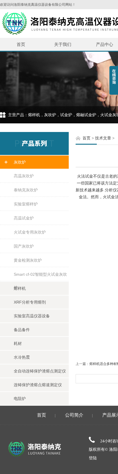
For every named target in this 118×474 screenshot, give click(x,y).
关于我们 (62, 44)
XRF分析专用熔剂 (30, 302)
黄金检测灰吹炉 (28, 260)
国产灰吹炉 (24, 246)
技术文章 (103, 138)
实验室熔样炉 (26, 204)
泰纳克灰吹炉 (26, 190)
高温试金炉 (24, 218)
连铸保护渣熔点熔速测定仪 (38, 384)
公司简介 (74, 415)
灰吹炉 (20, 162)
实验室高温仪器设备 (32, 316)
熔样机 (20, 288)
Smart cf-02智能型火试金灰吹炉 (40, 276)
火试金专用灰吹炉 (30, 232)
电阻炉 (20, 398)
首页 (21, 44)
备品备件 (22, 329)
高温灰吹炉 (24, 176)
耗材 (18, 343)
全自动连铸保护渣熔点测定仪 (40, 371)
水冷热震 (22, 357)
